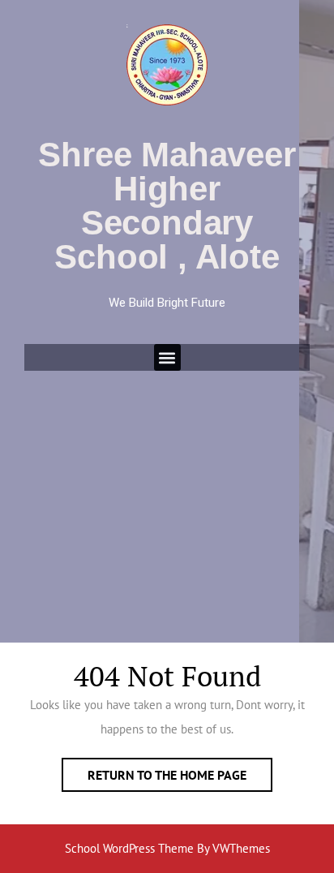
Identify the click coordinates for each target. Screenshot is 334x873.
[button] (167, 357)
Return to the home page (180, 770)
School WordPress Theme (129, 848)
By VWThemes (233, 848)
